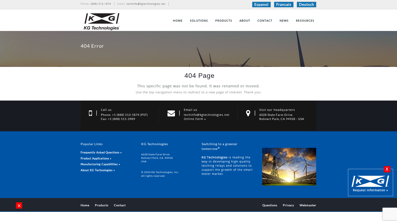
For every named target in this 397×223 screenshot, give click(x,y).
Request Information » (370, 190)
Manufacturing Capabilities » (100, 164)
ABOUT (244, 21)
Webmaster (308, 205)
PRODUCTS (223, 21)
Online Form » (195, 119)
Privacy (288, 205)
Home (85, 205)
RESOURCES (305, 21)
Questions (269, 205)
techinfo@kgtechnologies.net (146, 4)
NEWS (284, 21)
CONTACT (264, 21)
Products (101, 205)
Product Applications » (96, 158)
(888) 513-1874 (101, 4)
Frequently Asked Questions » (101, 152)
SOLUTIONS (199, 21)
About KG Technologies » (98, 170)
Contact (120, 205)
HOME (178, 21)
